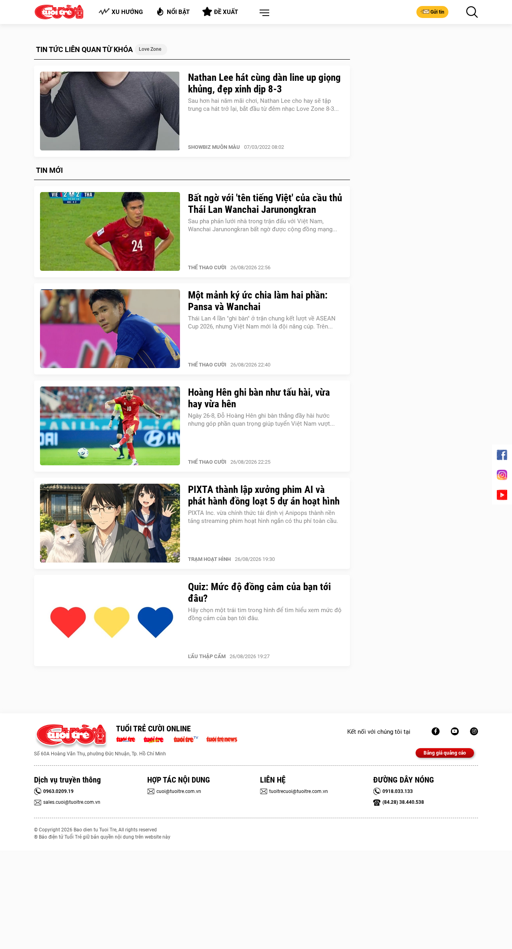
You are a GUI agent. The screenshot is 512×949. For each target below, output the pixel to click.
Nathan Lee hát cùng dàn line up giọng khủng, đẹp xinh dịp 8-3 (264, 83)
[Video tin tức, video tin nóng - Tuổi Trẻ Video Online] (189, 738)
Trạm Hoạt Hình (209, 559)
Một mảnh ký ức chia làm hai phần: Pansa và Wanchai (258, 300)
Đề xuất (226, 12)
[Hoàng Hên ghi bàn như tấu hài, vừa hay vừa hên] (110, 426)
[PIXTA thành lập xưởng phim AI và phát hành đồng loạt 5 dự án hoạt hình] (110, 523)
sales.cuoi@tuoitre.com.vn (71, 802)
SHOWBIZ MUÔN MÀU (214, 147)
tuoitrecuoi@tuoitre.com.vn (298, 791)
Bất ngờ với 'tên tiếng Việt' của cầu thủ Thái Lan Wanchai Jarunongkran (265, 203)
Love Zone (150, 49)
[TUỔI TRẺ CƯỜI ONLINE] (71, 736)
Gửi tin (437, 12)
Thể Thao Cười (207, 267)
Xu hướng (127, 12)
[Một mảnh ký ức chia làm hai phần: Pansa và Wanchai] (110, 328)
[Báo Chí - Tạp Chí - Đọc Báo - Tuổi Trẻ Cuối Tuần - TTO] (156, 738)
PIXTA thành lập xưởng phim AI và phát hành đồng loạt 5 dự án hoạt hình (264, 495)
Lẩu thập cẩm (207, 656)
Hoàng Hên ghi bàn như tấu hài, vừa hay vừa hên (259, 398)
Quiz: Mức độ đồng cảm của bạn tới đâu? (259, 592)
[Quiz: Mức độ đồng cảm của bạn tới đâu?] (110, 620)
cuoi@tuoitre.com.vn (178, 791)
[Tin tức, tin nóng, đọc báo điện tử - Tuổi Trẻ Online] (128, 738)
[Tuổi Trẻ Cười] (474, 731)
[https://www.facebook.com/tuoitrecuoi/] (436, 731)
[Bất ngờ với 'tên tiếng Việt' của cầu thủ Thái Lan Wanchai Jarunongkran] (110, 231)
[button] (262, 13)
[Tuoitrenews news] (221, 738)
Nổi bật (178, 12)
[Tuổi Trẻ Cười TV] (455, 731)
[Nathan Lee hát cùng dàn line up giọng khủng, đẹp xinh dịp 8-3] (110, 111)
